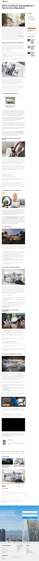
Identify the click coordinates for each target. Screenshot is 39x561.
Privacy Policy (3, 558)
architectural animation (5, 306)
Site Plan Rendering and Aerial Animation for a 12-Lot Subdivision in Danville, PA (33, 53)
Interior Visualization (20, 544)
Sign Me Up (32, 28)
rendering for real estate (6, 389)
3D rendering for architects (12, 179)
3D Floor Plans (19, 547)
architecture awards (14, 161)
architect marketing (16, 408)
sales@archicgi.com (4, 551)
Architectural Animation (20, 546)
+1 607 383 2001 (4, 552)
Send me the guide (29, 517)
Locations (18, 551)
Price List (27, 548)
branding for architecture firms (11, 262)
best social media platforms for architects (13, 169)
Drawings (18, 549)
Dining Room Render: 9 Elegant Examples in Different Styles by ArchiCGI (33, 41)
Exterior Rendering (19, 545)
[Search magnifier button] (35, 34)
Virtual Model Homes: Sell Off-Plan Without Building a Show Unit (33, 48)
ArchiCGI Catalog (28, 551)
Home (2, 3)
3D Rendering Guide (29, 550)
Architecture (5, 3)
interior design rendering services (11, 217)
